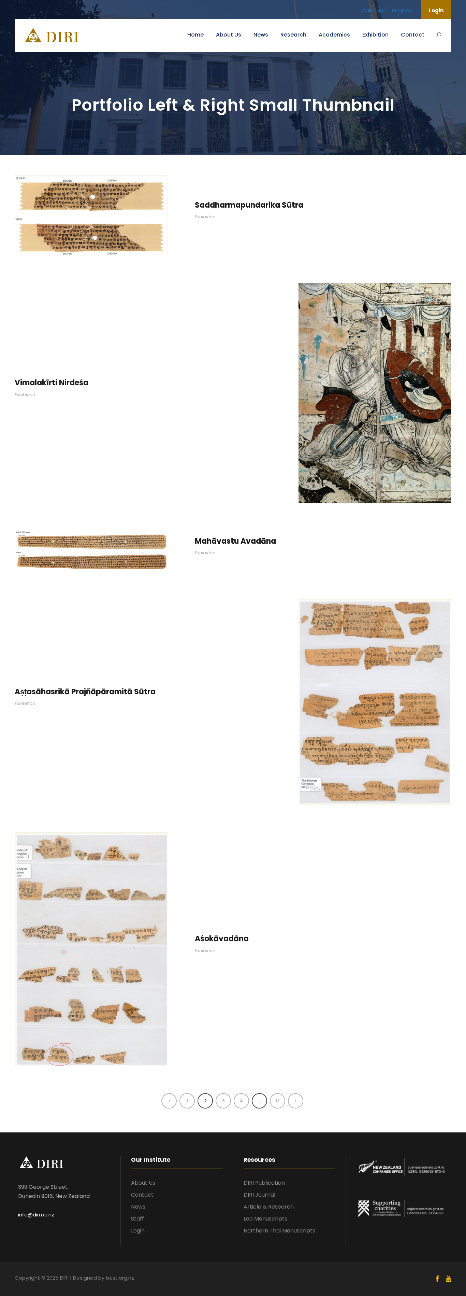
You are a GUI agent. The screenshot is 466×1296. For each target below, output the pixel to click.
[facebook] (437, 1278)
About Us (228, 35)
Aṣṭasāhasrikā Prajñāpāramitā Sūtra (85, 691)
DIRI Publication (264, 1183)
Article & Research (269, 1207)
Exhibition (375, 35)
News (260, 35)
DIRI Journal (259, 1195)
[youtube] (448, 1278)
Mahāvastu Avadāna (235, 541)
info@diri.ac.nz (36, 1214)
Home (195, 35)
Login (436, 10)
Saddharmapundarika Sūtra (249, 205)
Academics (334, 35)
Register (402, 10)
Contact (412, 35)
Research (293, 35)
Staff (137, 1219)
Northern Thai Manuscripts (279, 1231)
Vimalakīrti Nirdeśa (51, 382)
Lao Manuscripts (265, 1219)
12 (277, 1101)
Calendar (373, 10)
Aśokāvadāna (222, 938)
